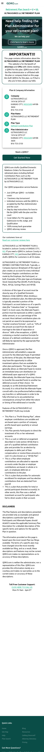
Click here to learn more (22, 42)
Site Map (5, 732)
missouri (28, 104)
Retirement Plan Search (18, 9)
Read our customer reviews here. (16, 240)
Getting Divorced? (29, 735)
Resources (26, 732)
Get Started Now (22, 157)
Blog (24, 728)
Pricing (24, 742)
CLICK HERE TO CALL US (22, 587)
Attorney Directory (29, 739)
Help (3, 735)
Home (4, 728)
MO (4, 251)
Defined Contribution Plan (22, 126)
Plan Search (6, 739)
